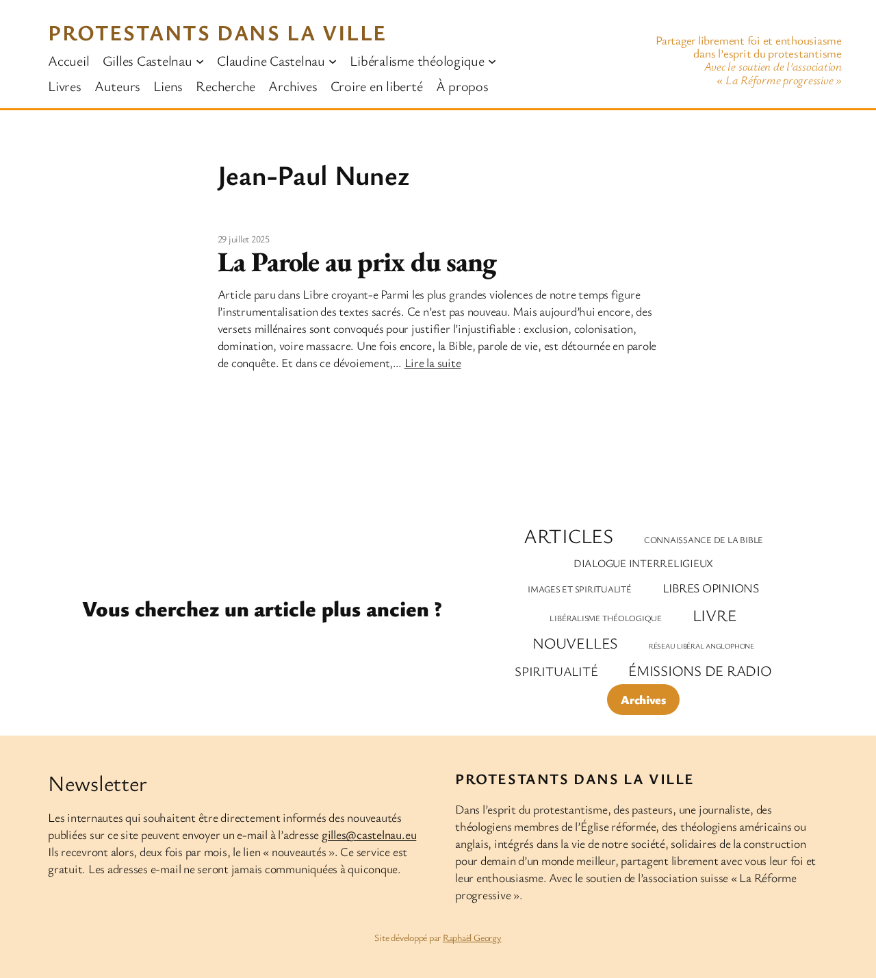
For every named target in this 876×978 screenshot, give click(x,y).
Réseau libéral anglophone (701, 646)
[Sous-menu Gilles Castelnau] (200, 60)
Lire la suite (432, 362)
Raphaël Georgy (472, 937)
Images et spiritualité (580, 589)
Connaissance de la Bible (703, 540)
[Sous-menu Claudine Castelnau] (332, 60)
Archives (643, 699)
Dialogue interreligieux (643, 563)
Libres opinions (710, 587)
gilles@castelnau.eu (369, 834)
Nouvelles (575, 643)
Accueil (68, 60)
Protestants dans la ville (217, 32)
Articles (568, 536)
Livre (715, 615)
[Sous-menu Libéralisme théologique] (492, 60)
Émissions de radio (700, 670)
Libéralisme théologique (605, 618)
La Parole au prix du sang (357, 262)
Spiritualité (556, 671)
